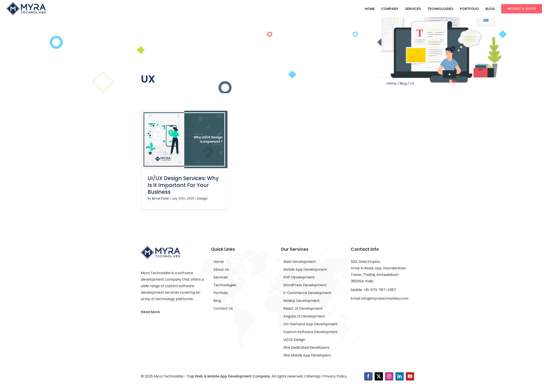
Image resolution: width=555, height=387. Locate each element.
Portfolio (221, 292)
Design (202, 198)
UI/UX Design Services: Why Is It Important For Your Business (183, 185)
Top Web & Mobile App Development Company (228, 376)
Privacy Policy (335, 376)
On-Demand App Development (310, 324)
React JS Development (303, 308)
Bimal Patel (160, 198)
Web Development (299, 261)
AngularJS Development (304, 316)
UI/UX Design (294, 339)
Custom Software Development (310, 331)
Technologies (225, 285)
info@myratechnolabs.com (384, 298)
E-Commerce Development (307, 292)
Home (392, 83)
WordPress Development (304, 285)
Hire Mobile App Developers (307, 355)
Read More (150, 311)
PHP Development (299, 277)
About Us (221, 269)
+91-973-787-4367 (380, 289)
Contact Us (223, 308)
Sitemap (313, 376)
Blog (403, 83)
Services (221, 277)
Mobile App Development (305, 269)
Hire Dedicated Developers (306, 347)
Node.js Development (301, 300)
